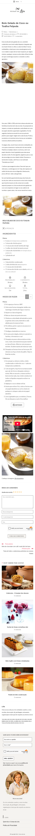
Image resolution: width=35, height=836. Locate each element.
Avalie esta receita (7, 492)
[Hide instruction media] (30, 296)
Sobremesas (12, 32)
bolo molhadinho (23, 721)
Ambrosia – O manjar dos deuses (17, 593)
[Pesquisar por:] (20, 1)
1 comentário (18, 36)
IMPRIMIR (18, 405)
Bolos (5, 32)
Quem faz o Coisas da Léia (11, 821)
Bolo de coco (8, 719)
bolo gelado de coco (18, 719)
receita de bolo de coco (17, 723)
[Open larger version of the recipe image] (17, 206)
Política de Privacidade (10, 825)
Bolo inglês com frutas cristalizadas (17, 661)
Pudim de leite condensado (17, 695)
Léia (3, 706)
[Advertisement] (17, 102)
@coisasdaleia (19, 478)
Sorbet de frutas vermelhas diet (17, 627)
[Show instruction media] (27, 296)
